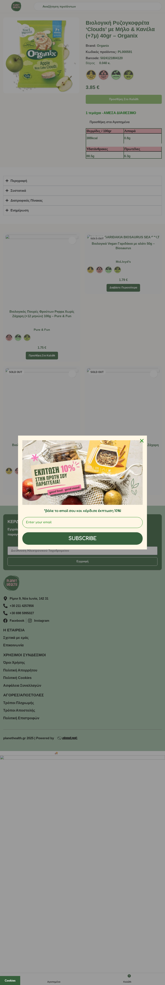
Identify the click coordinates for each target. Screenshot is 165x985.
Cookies (10, 980)
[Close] (142, 441)
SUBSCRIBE (82, 538)
